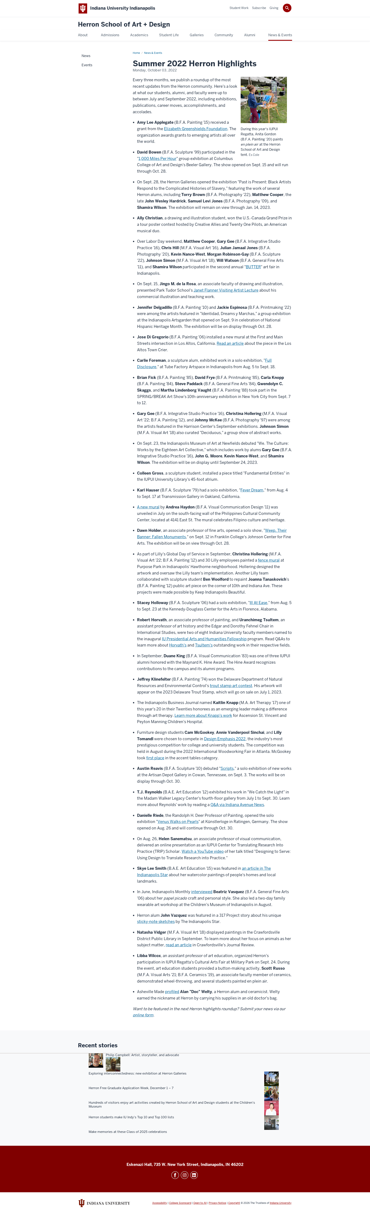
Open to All (200, 1203)
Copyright (234, 1203)
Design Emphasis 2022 (225, 738)
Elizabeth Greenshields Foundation (195, 128)
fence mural (269, 560)
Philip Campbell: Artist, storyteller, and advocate (142, 1055)
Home (136, 53)
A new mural (148, 507)
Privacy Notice (217, 1203)
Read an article (230, 343)
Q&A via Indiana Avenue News (237, 804)
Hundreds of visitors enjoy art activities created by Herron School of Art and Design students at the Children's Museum (172, 1104)
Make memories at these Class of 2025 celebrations (128, 1132)
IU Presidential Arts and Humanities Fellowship (204, 638)
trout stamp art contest (231, 685)
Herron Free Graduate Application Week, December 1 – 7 (131, 1088)
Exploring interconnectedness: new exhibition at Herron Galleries (137, 1073)
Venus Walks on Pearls (178, 821)
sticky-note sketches (156, 921)
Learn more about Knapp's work (203, 715)
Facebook (175, 1175)
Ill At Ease (258, 602)
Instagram (184, 1175)
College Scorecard (180, 1203)
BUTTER (253, 266)
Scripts (227, 768)
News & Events (153, 53)
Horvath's (177, 645)
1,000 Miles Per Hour (157, 158)
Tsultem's (204, 645)
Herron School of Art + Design (124, 24)
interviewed (201, 891)
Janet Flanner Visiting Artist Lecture (226, 290)
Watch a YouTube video (203, 851)
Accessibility (159, 1203)
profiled (172, 991)
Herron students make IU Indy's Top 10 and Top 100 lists (131, 1117)
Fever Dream (251, 490)
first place (155, 757)
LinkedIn (194, 1175)
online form (143, 1015)
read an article (179, 944)
